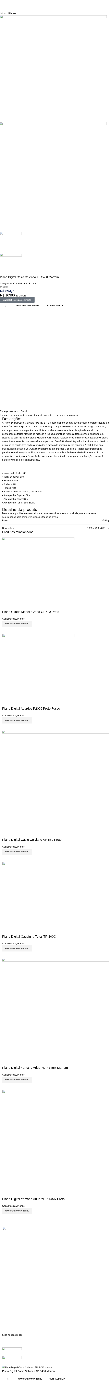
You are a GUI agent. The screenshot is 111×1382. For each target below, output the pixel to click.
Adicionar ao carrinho (28, 306)
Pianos (12, 13)
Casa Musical (20, 283)
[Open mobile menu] (3, 3)
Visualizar (5, 1086)
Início (2, 13)
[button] (17, 1080)
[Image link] (12, 1351)
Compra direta (55, 306)
